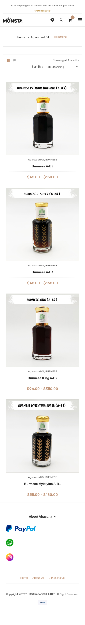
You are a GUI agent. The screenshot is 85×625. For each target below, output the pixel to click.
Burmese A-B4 (42, 272)
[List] (14, 60)
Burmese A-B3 (42, 166)
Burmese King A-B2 (42, 378)
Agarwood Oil (40, 37)
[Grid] (8, 60)
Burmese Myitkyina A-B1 (42, 484)
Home (21, 37)
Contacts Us (57, 578)
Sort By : (37, 66)
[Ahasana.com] (13, 19)
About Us (38, 578)
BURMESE (51, 159)
